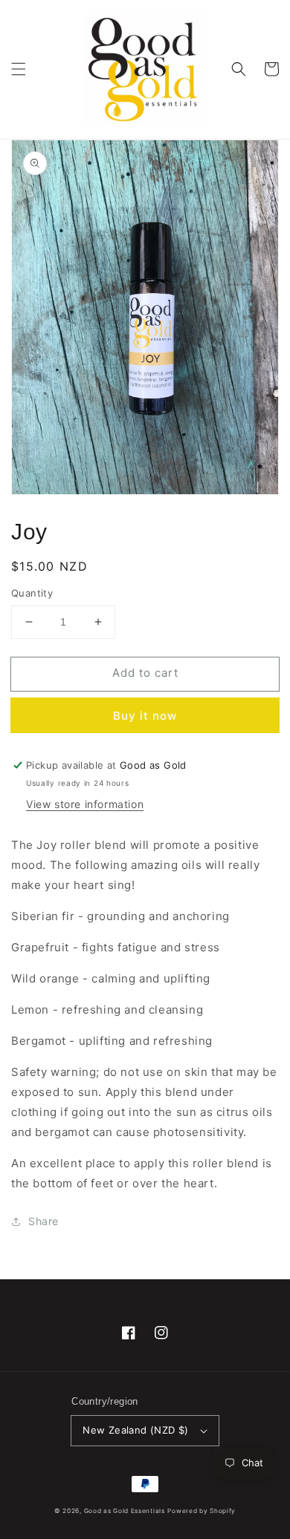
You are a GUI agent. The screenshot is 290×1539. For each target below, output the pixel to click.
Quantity (32, 593)
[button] (18, 69)
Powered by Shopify (201, 1511)
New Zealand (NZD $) (136, 1430)
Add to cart (145, 673)
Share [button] (43, 1221)
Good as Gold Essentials (124, 1511)
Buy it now (145, 716)
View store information (85, 804)
